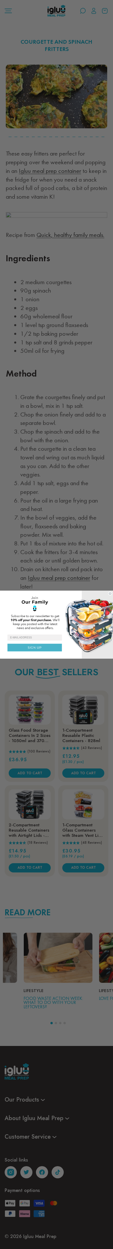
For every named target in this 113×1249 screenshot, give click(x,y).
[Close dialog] (110, 593)
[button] (56, 612)
